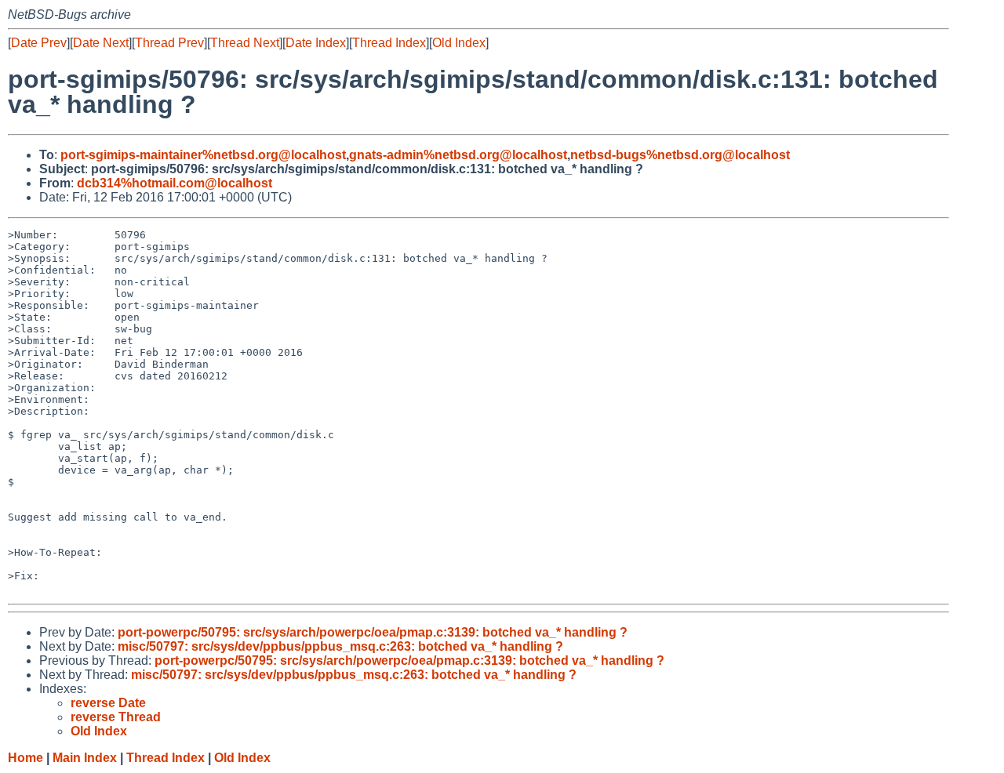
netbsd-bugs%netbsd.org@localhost (680, 154)
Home (25, 757)
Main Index (85, 757)
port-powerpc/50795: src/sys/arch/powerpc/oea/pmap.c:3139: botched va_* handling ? (373, 632)
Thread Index (389, 42)
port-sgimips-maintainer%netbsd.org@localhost (203, 154)
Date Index (316, 42)
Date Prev (39, 42)
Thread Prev (169, 42)
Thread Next (244, 42)
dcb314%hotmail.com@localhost (174, 183)
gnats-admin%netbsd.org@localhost (458, 154)
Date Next (101, 42)
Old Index (459, 42)
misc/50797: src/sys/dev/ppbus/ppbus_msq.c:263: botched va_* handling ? (340, 646)
